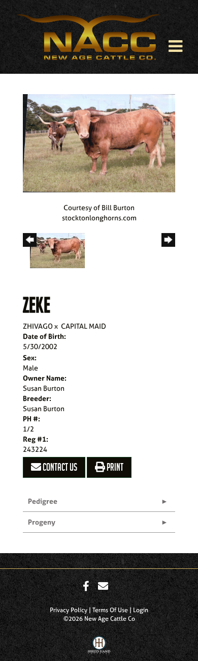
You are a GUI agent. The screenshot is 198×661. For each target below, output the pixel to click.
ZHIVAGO (38, 326)
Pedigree (42, 501)
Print (114, 467)
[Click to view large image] (99, 142)
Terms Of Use (110, 610)
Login (140, 610)
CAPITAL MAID (83, 326)
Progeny (41, 522)
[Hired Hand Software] (99, 647)
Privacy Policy (68, 610)
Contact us (59, 467)
